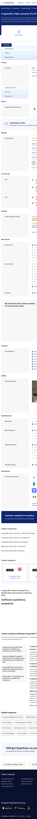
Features (34, 143)
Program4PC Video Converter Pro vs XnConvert (15, 577)
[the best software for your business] (7, 3)
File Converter (16, 8)
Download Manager (8, 733)
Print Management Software (23, 722)
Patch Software (7, 722)
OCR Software (6, 728)
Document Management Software (12, 717)
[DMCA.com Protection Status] (29, 809)
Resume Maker (22, 733)
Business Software (5, 8)
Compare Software (25, 8)
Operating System (20, 728)
